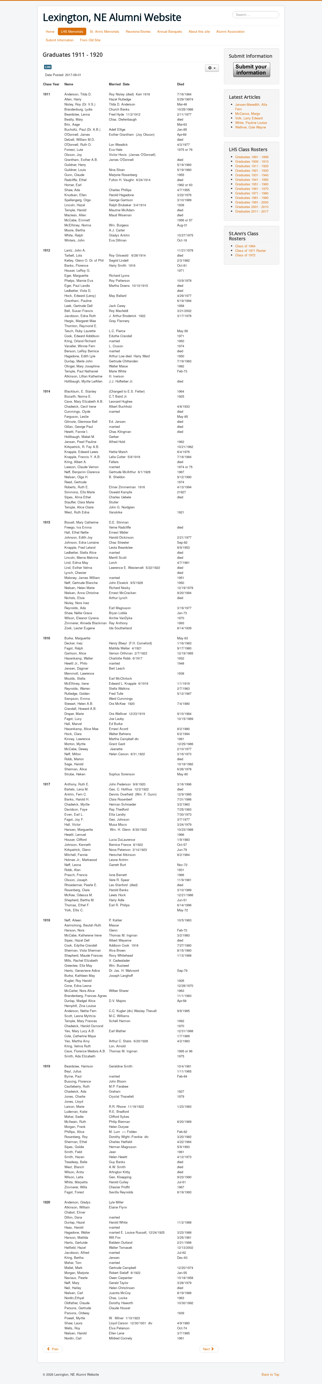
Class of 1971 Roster (250, 250)
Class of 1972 (245, 255)
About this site (199, 31)
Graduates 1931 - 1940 (251, 174)
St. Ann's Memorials (104, 31)
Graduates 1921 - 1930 (251, 170)
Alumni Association (230, 31)
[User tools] (212, 68)
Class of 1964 (245, 246)
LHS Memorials (72, 31)
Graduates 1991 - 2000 (251, 202)
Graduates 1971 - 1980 (251, 193)
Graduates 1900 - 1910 (251, 161)
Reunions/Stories (138, 31)
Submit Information (59, 40)
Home (50, 31)
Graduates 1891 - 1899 (251, 156)
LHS (48, 67)
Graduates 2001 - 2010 (251, 206)
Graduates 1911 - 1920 (251, 165)
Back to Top (270, 1374)
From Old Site (90, 40)
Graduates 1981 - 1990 (251, 197)
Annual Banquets (169, 31)
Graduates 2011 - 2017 (251, 211)
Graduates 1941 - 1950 (251, 179)
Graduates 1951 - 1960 (251, 184)
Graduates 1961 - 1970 (251, 188)
